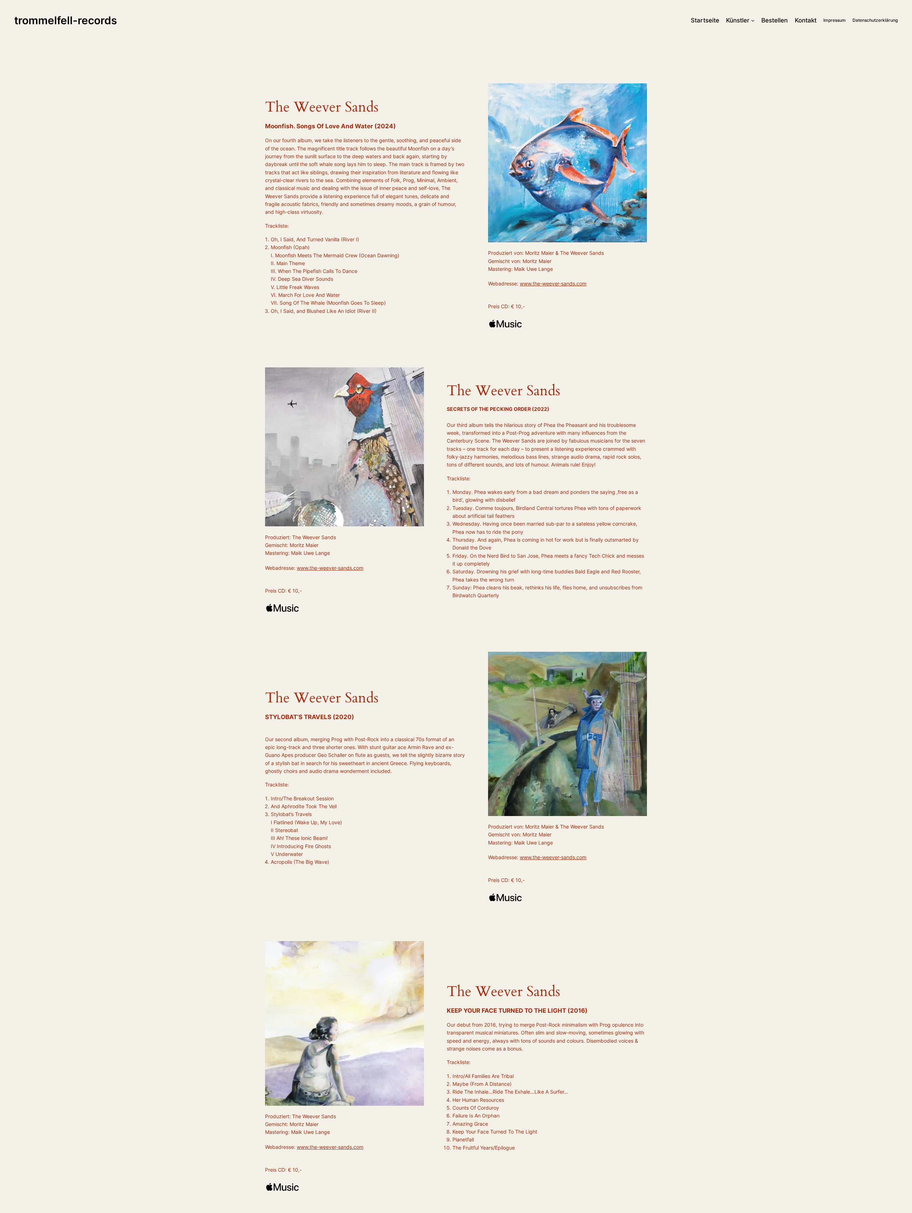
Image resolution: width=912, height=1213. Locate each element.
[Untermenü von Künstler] (753, 20)
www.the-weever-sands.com (553, 283)
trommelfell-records (65, 20)
